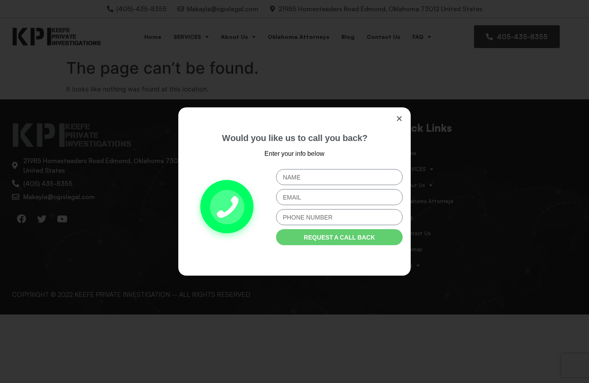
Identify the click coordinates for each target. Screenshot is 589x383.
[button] (399, 118)
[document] (294, 191)
